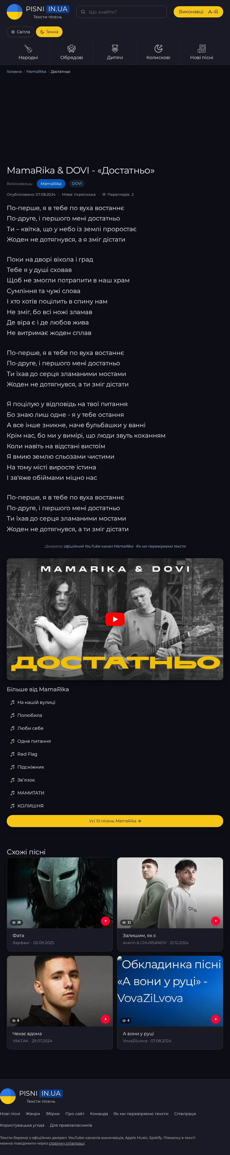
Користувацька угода (22, 1125)
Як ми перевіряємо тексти (161, 546)
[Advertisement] (115, 120)
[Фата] (60, 904)
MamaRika (36, 71)
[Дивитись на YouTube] (115, 619)
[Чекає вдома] (60, 1003)
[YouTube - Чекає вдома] (105, 1019)
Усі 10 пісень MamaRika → (115, 820)
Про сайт (74, 1113)
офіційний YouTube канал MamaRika (98, 546)
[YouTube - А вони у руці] (215, 1019)
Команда (99, 1113)
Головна (14, 71)
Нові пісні (10, 1113)
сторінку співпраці (67, 1143)
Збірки (53, 1113)
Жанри (33, 1113)
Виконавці (198, 12)
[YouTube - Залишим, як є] (215, 921)
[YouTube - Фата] (105, 921)
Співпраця (185, 1113)
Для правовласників (71, 1125)
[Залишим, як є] (170, 904)
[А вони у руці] (170, 1003)
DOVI (77, 183)
